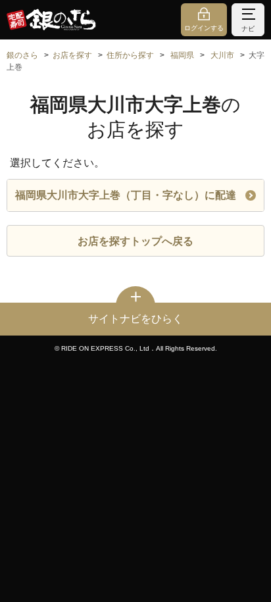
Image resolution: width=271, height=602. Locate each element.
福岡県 (182, 55)
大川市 (222, 55)
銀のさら (22, 55)
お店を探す (72, 55)
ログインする (204, 28)
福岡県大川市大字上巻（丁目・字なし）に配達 (125, 195)
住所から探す (130, 55)
